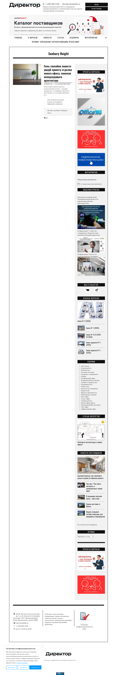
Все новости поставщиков (87, 525)
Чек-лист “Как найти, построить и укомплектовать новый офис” (94, 487)
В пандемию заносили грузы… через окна (94, 497)
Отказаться (23, 667)
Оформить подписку (55, 104)
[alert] (91, 184)
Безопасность (86, 368)
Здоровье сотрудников (89, 374)
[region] (24, 658)
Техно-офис (85, 399)
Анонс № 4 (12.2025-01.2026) (93, 335)
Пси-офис (85, 397)
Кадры (83, 376)
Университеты (86, 401)
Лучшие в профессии (89, 382)
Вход (97, 4)
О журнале (33, 37)
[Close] (42, 647)
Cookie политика (22, 663)
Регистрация (96, 9)
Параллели (85, 390)
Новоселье (85, 386)
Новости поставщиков (89, 388)
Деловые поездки (87, 372)
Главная (18, 37)
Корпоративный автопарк (90, 405)
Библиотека (85, 370)
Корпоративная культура (90, 380)
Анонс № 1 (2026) (92, 328)
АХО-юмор (85, 366)
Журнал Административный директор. (60, 660)
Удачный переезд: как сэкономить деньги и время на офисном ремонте (90, 476)
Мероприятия (91, 37)
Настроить (11, 667)
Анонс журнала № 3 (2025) (93, 343)
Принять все (35, 667)
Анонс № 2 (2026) (84, 321)
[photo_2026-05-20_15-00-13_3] (58, 25)
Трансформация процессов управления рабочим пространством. (88, 201)
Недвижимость (87, 384)
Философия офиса (64, 84)
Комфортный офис (88, 378)
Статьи (60, 37)
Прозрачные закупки (88, 395)
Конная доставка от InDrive (93, 505)
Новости (48, 37)
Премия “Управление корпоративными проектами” (56, 41)
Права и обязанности (89, 393)
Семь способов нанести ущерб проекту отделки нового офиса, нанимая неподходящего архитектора (58, 73)
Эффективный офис (88, 409)
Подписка (74, 37)
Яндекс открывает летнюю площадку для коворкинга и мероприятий (95, 514)
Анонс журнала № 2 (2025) (93, 351)
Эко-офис (85, 407)
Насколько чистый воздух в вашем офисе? (90, 443)
